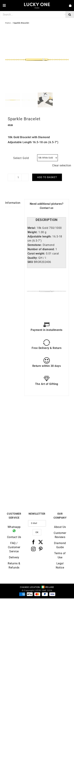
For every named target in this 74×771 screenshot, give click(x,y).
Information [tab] (12, 202)
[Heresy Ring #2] (53, 416)
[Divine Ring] (21, 416)
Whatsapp (14, 527)
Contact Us (14, 537)
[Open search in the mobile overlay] (37, 14)
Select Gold (21, 158)
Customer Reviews (60, 535)
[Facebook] (33, 542)
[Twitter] (40, 542)
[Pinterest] (40, 549)
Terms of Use (60, 555)
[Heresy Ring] (21, 460)
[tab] (47, 219)
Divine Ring (21, 446)
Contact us (47, 208)
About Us (60, 527)
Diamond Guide (60, 545)
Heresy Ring (21, 490)
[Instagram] (33, 549)
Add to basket (47, 177)
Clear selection (61, 165)
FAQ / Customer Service (14, 547)
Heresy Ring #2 (53, 446)
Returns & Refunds (14, 565)
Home (8, 23)
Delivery (14, 557)
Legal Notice (60, 565)
